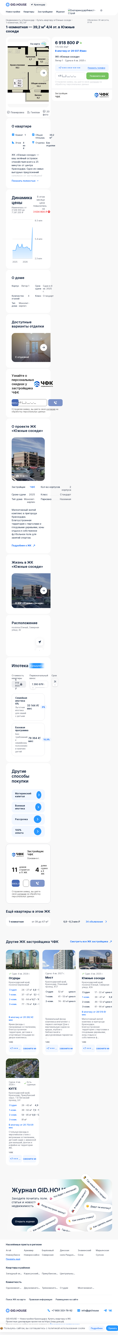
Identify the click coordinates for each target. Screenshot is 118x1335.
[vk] (110, 1310)
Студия (13, 990)
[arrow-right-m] (43, 73)
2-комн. (13, 999)
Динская (64, 1250)
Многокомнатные (87, 1287)
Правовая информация (40, 1299)
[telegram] (105, 1310)
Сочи (80, 1254)
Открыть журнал (25, 1221)
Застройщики (45, 11)
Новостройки (13, 11)
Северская (48, 1254)
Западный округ (15, 1273)
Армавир (28, 1250)
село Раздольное (69, 1254)
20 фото (46, 112)
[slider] (33, 687)
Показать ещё (13, 1259)
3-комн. (13, 1004)
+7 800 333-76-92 (62, 1310)
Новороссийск (31, 1254)
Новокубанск (13, 1254)
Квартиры (29, 11)
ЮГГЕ (13, 1088)
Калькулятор (37, 665)
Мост (49, 977)
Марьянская (102, 1250)
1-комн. (13, 994)
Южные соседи (93, 978)
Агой (8, 1250)
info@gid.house (90, 1310)
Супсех (100, 1254)
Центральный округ (70, 1273)
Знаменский (84, 1250)
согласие (50, 409)
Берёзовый (48, 1250)
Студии (64, 1287)
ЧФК (32, 487)
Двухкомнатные (32, 1287)
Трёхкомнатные (50, 1287)
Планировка (17, 112)
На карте (35, 43)
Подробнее (97, 1328)
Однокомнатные (15, 1287)
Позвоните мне (97, 76)
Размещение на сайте (67, 1299)
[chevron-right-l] (38, 795)
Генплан (35, 112)
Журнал (60, 11)
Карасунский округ (34, 1273)
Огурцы (14, 978)
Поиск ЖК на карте (16, 1299)
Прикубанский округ (53, 1273)
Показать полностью (24, 180)
